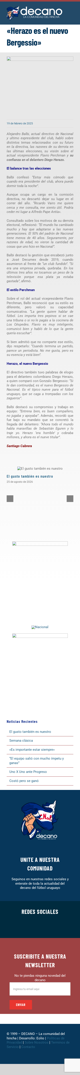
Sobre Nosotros (36, 1042)
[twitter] (25, 927)
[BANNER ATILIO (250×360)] (40, 543)
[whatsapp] (40, 927)
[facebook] (18, 927)
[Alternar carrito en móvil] (71, 15)
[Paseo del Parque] (40, 627)
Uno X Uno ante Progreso (28, 772)
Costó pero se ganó (24, 781)
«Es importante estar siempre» (32, 750)
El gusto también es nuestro (30, 476)
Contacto (28, 1047)
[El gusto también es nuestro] (40, 469)
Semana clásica (21, 741)
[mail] (61, 927)
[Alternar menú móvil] (71, 11)
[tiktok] (47, 927)
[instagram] (33, 927)
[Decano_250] (40, 635)
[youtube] (54, 927)
